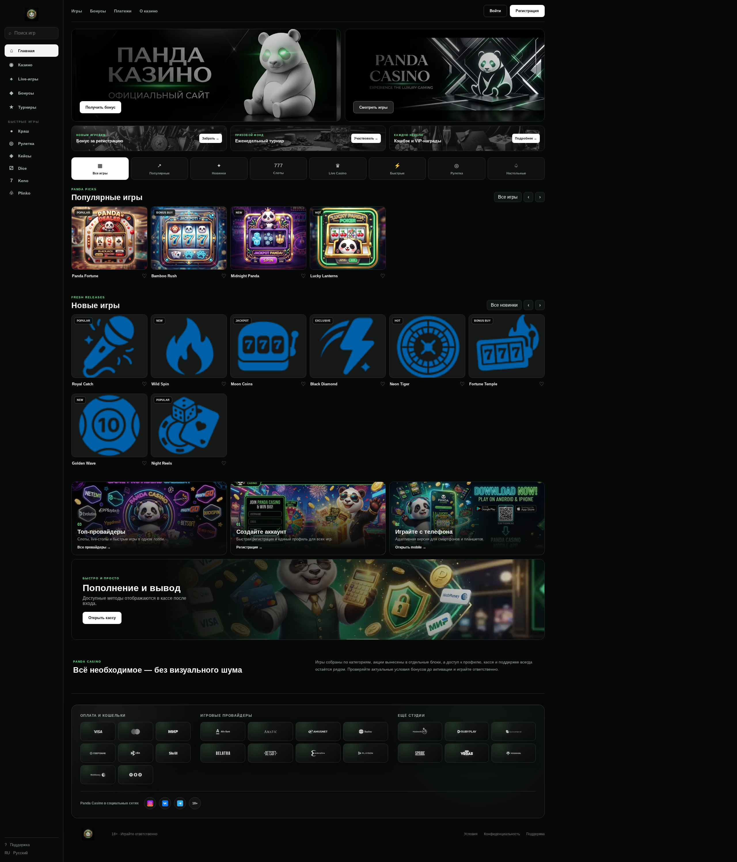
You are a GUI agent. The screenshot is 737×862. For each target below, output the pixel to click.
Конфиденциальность (502, 834)
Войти (495, 11)
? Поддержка (17, 845)
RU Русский (16, 853)
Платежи (123, 11)
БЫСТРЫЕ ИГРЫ (23, 121)
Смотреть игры (373, 107)
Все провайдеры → (94, 547)
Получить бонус (100, 107)
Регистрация (527, 11)
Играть (109, 264)
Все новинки (504, 305)
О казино (149, 11)
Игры (76, 11)
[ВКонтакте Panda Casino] (165, 803)
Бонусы (98, 11)
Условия (471, 834)
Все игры (508, 197)
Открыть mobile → (410, 547)
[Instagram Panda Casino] (150, 803)
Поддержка (535, 834)
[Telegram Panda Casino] (180, 803)
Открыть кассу (102, 618)
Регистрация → (249, 547)
